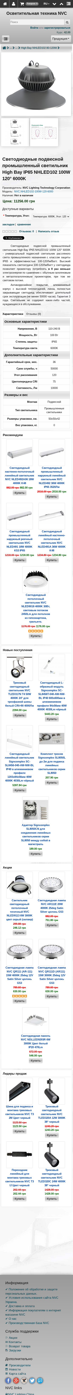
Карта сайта (15, 1373)
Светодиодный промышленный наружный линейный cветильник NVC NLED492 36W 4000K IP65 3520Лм (52, 477)
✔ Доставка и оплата (20, 1306)
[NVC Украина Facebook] (8, 1380)
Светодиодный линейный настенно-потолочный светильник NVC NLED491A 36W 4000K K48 (52, 541)
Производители (18, 1365)
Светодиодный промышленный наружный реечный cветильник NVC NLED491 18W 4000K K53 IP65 (19, 541)
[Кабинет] (13, 4)
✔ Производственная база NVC (27, 1323)
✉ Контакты (13, 1342)
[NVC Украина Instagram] (24, 1380)
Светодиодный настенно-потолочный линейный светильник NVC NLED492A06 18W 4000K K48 (19, 475)
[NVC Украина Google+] (16, 1380)
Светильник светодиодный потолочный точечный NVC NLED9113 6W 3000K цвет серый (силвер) (19, 910)
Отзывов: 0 (26, 231)
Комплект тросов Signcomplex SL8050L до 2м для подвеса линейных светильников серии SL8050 (52, 763)
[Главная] (4, 48)
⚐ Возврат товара (17, 1346)
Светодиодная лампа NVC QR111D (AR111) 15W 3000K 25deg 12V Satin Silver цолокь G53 (52, 975)
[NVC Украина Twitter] (32, 1380)
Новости (13, 1369)
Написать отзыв (48, 231)
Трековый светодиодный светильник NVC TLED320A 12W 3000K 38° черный (51, 1114)
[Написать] (40, 1380)
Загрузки (13, 1350)
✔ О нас (11, 1318)
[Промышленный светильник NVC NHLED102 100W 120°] (36, 84)
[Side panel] (68, 3)
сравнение (24, 224)
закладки (8, 224)
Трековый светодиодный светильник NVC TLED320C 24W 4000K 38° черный (52, 1177)
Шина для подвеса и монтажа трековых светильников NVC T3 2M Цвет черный (19, 1112)
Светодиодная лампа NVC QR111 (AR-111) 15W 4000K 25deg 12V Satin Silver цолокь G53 (19, 975)
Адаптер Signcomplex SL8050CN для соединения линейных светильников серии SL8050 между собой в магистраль (35, 835)
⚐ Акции (11, 1337)
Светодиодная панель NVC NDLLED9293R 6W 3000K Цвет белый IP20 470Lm (35, 1041)
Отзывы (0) (33, 313)
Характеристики (12, 313)
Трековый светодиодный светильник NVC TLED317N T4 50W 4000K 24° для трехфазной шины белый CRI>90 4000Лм (19, 694)
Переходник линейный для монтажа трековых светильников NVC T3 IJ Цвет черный (19, 1177)
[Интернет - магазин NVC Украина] (5, 4)
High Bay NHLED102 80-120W (39, 47)
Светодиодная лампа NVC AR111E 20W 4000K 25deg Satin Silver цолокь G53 (52, 906)
